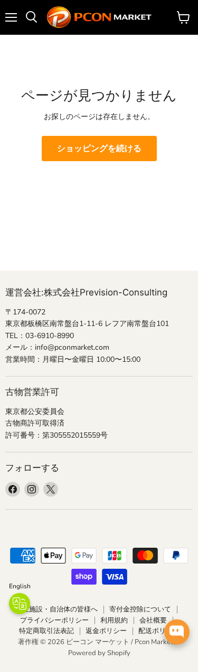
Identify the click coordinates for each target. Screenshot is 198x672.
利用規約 (114, 620)
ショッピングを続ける (99, 148)
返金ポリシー (106, 631)
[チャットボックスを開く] (177, 632)
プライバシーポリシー (54, 620)
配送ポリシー (159, 631)
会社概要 (153, 620)
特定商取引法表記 (46, 631)
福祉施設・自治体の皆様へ (56, 609)
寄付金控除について (140, 609)
